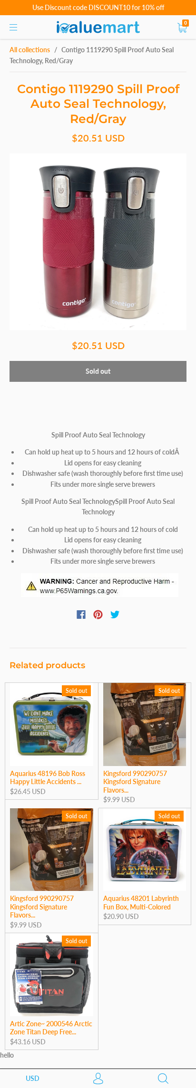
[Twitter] (115, 614)
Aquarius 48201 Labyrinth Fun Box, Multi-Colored (141, 902)
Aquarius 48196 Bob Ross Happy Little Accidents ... (47, 777)
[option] (98, 241)
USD (32, 1078)
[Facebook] (81, 614)
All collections (30, 50)
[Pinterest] (98, 614)
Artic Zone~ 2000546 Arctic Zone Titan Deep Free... (51, 1028)
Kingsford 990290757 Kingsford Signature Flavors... (135, 781)
